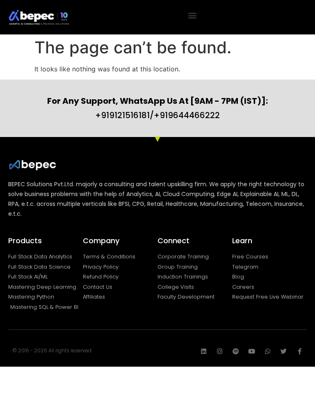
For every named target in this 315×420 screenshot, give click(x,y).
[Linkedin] (204, 351)
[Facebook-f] (300, 351)
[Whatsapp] (268, 351)
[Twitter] (284, 351)
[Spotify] (236, 351)
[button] (192, 15)
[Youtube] (252, 351)
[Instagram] (220, 351)
